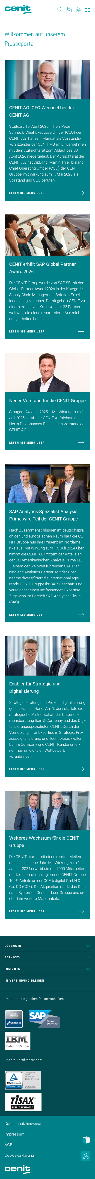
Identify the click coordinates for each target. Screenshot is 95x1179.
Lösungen (13, 946)
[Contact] (69, 9)
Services (12, 957)
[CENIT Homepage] (18, 9)
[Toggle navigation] (87, 9)
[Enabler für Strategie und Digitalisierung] (47, 655)
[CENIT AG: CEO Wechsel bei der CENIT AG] (47, 79)
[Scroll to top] (85, 1169)
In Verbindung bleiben (24, 980)
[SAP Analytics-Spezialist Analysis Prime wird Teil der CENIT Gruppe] (47, 483)
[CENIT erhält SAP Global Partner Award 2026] (47, 235)
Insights (12, 969)
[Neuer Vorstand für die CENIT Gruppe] (47, 372)
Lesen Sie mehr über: (27, 193)
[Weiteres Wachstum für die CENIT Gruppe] (47, 809)
